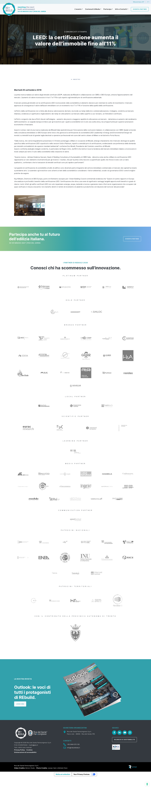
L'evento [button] (78, 9)
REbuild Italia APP (138, 2)
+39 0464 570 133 (73, 744)
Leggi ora (20, 704)
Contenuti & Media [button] (92, 9)
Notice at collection (63, 774)
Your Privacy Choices (81, 774)
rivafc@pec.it (33, 745)
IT (147, 2)
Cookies (29, 750)
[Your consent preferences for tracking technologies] (147, 784)
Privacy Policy (19, 750)
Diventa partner (140, 9)
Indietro (76, 79)
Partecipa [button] (107, 9)
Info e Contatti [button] (121, 9)
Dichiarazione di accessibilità (25, 752)
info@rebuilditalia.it (73, 748)
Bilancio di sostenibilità (124, 739)
